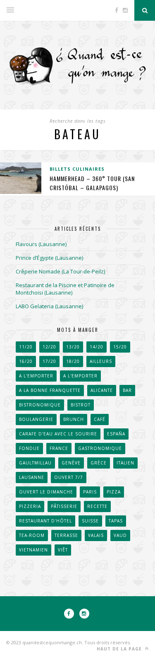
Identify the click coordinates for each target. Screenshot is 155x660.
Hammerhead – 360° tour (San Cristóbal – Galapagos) (92, 183)
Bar (127, 390)
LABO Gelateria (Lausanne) (49, 306)
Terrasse (66, 535)
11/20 (26, 347)
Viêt (63, 550)
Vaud (120, 535)
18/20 (73, 361)
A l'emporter (36, 376)
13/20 (73, 347)
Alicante (102, 390)
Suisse (90, 521)
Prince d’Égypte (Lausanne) (49, 257)
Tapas (116, 521)
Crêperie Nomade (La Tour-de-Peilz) (60, 271)
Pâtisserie (64, 506)
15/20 (120, 347)
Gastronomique (100, 448)
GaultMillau (35, 463)
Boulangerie (36, 419)
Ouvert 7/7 (68, 477)
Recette (97, 506)
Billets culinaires (77, 169)
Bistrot (81, 405)
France (59, 448)
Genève (71, 463)
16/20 (26, 361)
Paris (90, 492)
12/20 (49, 347)
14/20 (96, 347)
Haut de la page (120, 649)
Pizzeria (30, 506)
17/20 (49, 361)
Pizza (114, 492)
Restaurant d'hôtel (45, 521)
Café (99, 419)
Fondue (29, 448)
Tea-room (32, 535)
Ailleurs (101, 361)
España (116, 434)
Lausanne (31, 477)
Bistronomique (40, 405)
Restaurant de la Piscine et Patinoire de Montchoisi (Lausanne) (65, 288)
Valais (96, 535)
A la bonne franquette (50, 390)
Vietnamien (33, 550)
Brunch (73, 419)
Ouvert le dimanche (46, 492)
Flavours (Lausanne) (41, 244)
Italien (125, 463)
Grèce (99, 463)
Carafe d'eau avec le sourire (58, 434)
